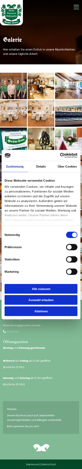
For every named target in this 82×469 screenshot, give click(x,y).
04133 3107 (12, 332)
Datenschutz (48, 464)
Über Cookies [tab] (67, 166)
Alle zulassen (41, 288)
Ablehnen (41, 311)
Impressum (32, 464)
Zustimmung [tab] (15, 166)
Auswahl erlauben (41, 300)
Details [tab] (41, 166)
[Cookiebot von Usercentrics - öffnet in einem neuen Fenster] (60, 155)
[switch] (71, 247)
